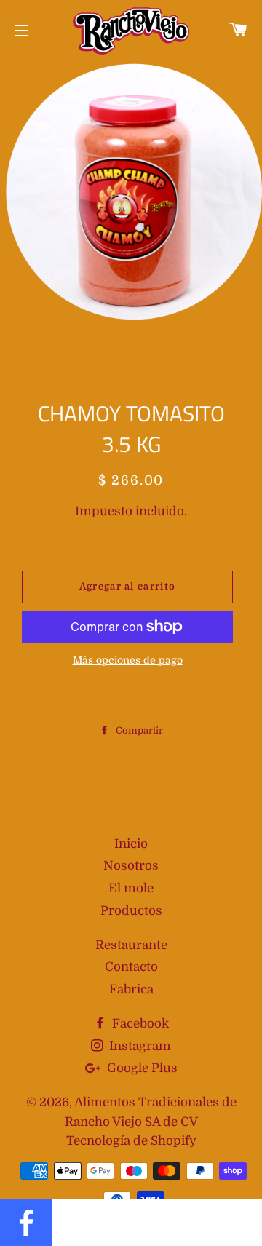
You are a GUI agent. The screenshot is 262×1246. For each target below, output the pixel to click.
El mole (131, 888)
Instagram (138, 1046)
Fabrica (131, 989)
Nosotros (131, 866)
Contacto (131, 967)
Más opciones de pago (128, 660)
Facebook (139, 1024)
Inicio (131, 844)
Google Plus (141, 1068)
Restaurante (131, 945)
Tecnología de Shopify (131, 1141)
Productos (131, 911)
